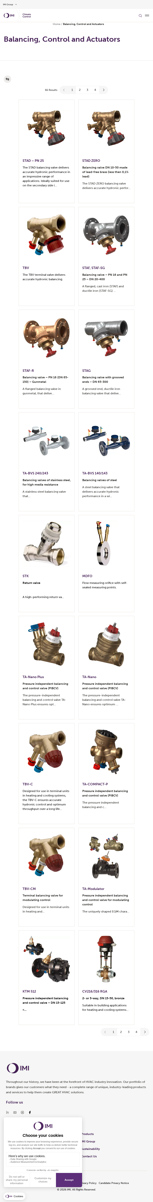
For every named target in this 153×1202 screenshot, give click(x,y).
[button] (64, 90)
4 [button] (95, 90)
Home (56, 24)
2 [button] (80, 90)
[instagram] (22, 1112)
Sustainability (90, 1149)
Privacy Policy (88, 1183)
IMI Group (88, 1141)
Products (87, 1134)
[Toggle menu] (147, 15)
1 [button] (72, 90)
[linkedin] (7, 1112)
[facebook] (29, 1112)
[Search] (140, 15)
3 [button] (87, 90)
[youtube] (14, 1112)
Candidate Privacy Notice (114, 1183)
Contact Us (89, 1156)
